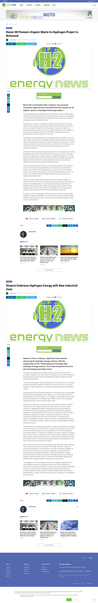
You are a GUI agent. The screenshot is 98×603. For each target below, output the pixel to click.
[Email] (8, 104)
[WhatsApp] (8, 98)
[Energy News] (9, 5)
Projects (15, 24)
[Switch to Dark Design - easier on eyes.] (93, 5)
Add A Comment (49, 270)
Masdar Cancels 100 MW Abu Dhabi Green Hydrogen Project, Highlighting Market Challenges (68, 534)
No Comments (27, 39)
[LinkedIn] (8, 95)
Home (11, 24)
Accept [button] (69, 599)
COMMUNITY (47, 5)
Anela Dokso (12, 39)
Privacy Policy (86, 575)
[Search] (95, 5)
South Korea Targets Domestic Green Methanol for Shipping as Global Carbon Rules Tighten (28, 259)
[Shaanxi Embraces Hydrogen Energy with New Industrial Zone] (49, 321)
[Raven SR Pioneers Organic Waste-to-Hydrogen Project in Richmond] (49, 67)
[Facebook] (8, 111)
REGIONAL (37, 5)
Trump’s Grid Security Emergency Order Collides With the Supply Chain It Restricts (69, 259)
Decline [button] (75, 599)
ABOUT (54, 5)
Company (26, 564)
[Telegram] (8, 108)
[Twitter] (8, 101)
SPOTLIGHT (29, 5)
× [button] (82, 589)
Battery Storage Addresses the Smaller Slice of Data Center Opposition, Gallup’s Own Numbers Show (48, 259)
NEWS (21, 5)
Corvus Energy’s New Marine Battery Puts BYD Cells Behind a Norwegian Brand (26, 1)
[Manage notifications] (94, 600)
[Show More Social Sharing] (38, 44)
